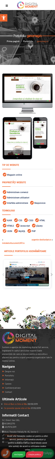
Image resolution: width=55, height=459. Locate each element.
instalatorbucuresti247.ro (13, 243)
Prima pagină (13, 41)
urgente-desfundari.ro (41, 239)
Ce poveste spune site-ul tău (17, 408)
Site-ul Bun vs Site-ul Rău (15, 404)
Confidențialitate (13, 387)
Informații (9, 379)
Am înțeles (18, 454)
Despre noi (10, 371)
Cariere (8, 383)
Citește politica (34, 454)
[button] (3, 18)
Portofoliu (28, 41)
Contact (8, 392)
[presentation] (3, 274)
